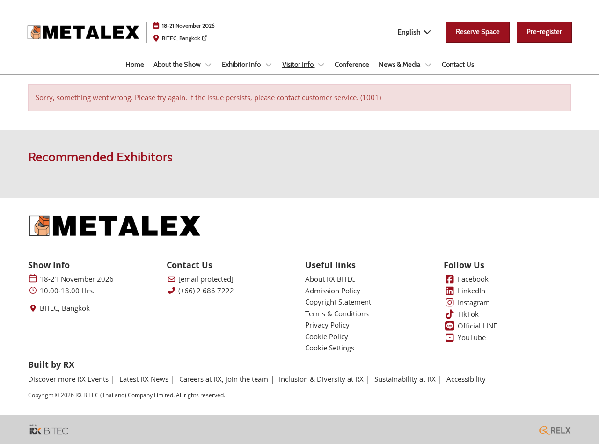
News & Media (400, 64)
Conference (352, 64)
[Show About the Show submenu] (209, 64)
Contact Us (458, 64)
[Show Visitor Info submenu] (321, 64)
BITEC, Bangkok (182, 38)
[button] (478, 32)
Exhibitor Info (242, 64)
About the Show (177, 64)
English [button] (410, 32)
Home (134, 64)
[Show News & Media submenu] (428, 64)
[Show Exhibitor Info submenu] (268, 64)
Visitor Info (298, 64)
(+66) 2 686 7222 (206, 290)
